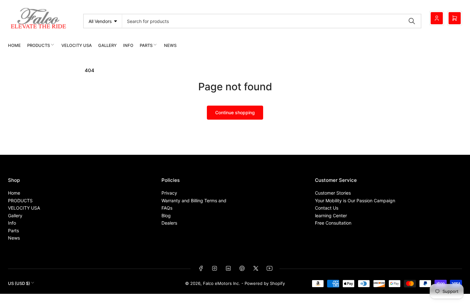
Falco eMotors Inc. (221, 283)
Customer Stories (333, 193)
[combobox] (271, 21)
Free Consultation (333, 223)
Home (14, 45)
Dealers (169, 223)
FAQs (166, 208)
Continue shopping (235, 112)
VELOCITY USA (76, 45)
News (170, 45)
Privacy (169, 193)
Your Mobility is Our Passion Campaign (355, 200)
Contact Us (326, 208)
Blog (166, 215)
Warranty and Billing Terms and (193, 200)
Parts (146, 45)
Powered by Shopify (265, 283)
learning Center (331, 215)
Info (128, 45)
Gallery (107, 45)
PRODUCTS (38, 45)
